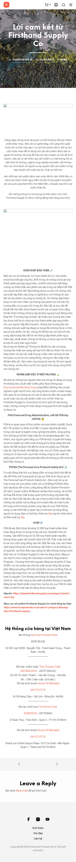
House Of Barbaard (48, 683)
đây (50, 513)
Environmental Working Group (21, 387)
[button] (48, 4)
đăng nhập (22, 790)
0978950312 (30, 713)
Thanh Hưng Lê (22, 59)
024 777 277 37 (38, 689)
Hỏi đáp (38, 833)
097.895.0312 (29, 670)
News (63, 59)
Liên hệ (38, 838)
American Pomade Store (44, 634)
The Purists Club (49, 666)
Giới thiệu (38, 827)
